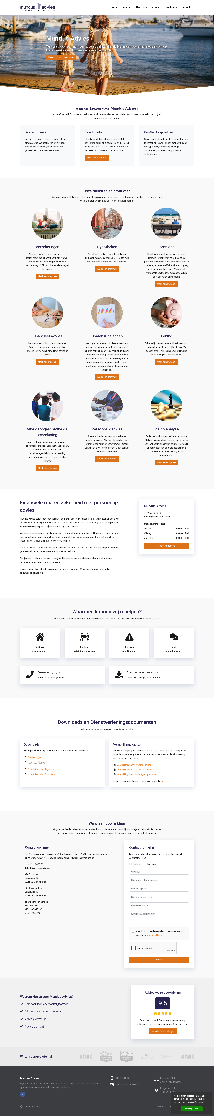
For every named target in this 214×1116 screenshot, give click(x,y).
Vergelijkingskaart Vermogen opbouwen (137, 774)
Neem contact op (166, 546)
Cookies (160, 1106)
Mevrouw (152, 864)
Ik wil (174, 649)
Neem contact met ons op (61, 57)
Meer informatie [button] (195, 1102)
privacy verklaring (154, 935)
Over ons (141, 7)
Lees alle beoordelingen (162, 1031)
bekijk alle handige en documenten (144, 677)
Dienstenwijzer (35, 757)
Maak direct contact (96, 157)
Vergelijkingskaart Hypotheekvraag (134, 765)
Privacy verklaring (36, 762)
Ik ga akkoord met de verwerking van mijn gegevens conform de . (159, 933)
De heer (137, 864)
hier (163, 781)
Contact (185, 7)
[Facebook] (22, 1094)
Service (155, 7)
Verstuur (159, 959)
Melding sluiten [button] (191, 1109)
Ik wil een (40, 649)
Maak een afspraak (47, 276)
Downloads (170, 7)
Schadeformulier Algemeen (41, 769)
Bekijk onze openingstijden (51, 677)
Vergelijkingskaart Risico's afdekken (134, 769)
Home (114, 7)
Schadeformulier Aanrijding (41, 774)
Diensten (127, 7)
